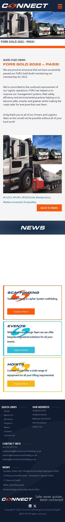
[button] (21, 311)
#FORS (17, 197)
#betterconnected (12, 202)
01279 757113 (10, 447)
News (21, 59)
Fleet (14, 59)
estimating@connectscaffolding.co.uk (22, 451)
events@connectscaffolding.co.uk (20, 455)
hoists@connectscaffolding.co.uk (19, 459)
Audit (6, 59)
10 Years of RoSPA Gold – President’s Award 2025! (28, 475)
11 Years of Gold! (11, 480)
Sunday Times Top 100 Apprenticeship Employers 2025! (31, 471)
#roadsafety (29, 202)
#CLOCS (7, 197)
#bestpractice (43, 197)
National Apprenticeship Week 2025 (21, 489)
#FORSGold (28, 197)
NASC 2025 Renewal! (13, 485)
